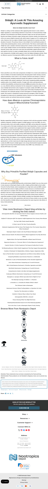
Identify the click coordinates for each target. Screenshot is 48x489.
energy (16, 133)
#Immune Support (13, 389)
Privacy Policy (24, 482)
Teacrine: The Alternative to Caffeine (24, 291)
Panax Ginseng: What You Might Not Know (24, 299)
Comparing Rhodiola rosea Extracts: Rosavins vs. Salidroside (24, 256)
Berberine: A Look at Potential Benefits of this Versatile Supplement (24, 259)
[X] (12, 393)
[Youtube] (26, 430)
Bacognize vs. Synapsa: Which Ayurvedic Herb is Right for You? (24, 276)
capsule (6, 198)
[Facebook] (5, 393)
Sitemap (24, 480)
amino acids (18, 49)
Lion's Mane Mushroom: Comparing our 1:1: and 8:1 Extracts (24, 262)
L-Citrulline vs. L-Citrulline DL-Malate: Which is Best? (24, 282)
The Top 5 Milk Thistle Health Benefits (24, 221)
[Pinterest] (29, 430)
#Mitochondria (22, 389)
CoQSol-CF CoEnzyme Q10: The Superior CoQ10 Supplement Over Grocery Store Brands (24, 218)
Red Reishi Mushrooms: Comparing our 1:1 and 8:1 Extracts (24, 268)
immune (44, 91)
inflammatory (19, 120)
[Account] (38, 4)
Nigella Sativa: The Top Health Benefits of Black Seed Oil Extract (24, 239)
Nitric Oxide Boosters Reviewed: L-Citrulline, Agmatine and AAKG (24, 265)
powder (12, 198)
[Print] (10, 393)
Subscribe (23, 408)
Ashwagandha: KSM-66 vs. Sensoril (24, 297)
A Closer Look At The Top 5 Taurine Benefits (24, 224)
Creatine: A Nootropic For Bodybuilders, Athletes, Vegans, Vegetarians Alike (24, 251)
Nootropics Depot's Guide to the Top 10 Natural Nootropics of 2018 (24, 231)
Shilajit (2, 30)
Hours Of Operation (24, 441)
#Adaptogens (4, 389)
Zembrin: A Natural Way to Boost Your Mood (24, 294)
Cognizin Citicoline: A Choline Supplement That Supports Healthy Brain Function (24, 245)
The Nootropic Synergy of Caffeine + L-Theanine (24, 279)
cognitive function (8, 51)
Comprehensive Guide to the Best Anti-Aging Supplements (24, 271)
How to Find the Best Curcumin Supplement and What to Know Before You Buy (24, 254)
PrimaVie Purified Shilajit (7, 187)
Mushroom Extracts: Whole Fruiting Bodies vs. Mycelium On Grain (24, 288)
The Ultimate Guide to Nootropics (24, 285)
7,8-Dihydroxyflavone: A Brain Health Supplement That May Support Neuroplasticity (24, 248)
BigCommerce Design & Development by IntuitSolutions (24, 477)
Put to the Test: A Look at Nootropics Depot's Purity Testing (24, 305)
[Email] (8, 393)
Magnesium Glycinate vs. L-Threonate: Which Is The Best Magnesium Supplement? (24, 242)
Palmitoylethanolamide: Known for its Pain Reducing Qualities (24, 302)
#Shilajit (30, 389)
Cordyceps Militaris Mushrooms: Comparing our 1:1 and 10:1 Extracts (24, 274)
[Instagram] (21, 430)
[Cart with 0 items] (43, 4)
